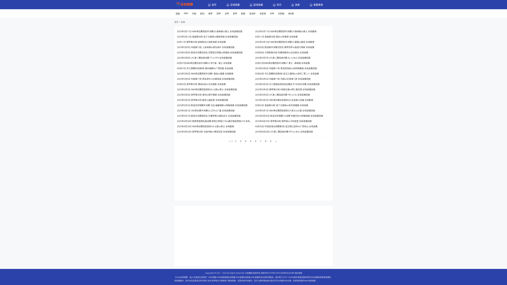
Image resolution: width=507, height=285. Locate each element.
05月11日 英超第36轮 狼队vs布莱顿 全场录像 (276, 36)
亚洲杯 (252, 13)
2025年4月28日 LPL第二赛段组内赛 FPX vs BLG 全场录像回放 (284, 131)
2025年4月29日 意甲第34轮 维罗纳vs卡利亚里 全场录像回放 (283, 121)
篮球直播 (258, 4)
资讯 (279, 4)
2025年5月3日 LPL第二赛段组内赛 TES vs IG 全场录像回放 (282, 94)
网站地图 (298, 273)
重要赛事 (318, 4)
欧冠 (202, 13)
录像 (297, 4)
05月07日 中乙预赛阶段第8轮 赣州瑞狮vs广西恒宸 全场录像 (205, 68)
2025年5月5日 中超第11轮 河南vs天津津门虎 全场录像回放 (283, 78)
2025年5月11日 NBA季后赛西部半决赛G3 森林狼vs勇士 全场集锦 (285, 31)
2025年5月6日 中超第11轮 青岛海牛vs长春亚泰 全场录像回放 (205, 78)
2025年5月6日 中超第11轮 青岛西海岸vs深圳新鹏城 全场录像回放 (286, 68)
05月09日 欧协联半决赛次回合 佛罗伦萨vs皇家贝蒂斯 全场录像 (284, 47)
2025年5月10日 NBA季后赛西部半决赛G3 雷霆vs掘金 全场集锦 (284, 42)
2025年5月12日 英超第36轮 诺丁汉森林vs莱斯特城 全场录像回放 (207, 36)
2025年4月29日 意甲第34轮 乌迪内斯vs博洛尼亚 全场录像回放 (206, 131)
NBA (186, 13)
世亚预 (263, 13)
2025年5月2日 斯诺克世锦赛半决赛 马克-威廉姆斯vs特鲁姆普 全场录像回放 (212, 105)
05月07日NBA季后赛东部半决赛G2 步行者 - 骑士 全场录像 (204, 63)
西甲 (219, 13)
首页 (214, 4)
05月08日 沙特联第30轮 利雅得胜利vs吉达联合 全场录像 (281, 52)
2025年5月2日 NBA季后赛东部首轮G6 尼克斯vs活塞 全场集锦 (284, 100)
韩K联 (291, 13)
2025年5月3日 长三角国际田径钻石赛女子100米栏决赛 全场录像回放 (287, 84)
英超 (178, 13)
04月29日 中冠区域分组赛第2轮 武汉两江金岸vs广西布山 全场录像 (286, 126)
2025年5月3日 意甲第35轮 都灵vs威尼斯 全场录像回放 (202, 100)
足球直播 (235, 4)
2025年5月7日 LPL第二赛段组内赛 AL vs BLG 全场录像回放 (283, 57)
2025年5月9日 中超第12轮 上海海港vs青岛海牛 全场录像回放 (205, 47)
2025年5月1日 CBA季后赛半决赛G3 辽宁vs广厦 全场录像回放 (206, 110)
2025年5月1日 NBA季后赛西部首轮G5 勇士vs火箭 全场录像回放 (285, 110)
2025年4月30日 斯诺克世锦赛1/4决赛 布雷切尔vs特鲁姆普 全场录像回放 (289, 115)
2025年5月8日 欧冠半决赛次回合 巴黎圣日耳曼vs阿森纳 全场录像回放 (210, 52)
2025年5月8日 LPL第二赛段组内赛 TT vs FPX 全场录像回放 (204, 57)
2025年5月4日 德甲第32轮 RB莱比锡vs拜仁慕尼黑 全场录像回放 (285, 89)
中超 (194, 13)
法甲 (227, 13)
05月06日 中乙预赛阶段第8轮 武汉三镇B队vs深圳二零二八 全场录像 (287, 73)
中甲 (272, 13)
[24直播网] (186, 4)
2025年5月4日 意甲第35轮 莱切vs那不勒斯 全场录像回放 (203, 94)
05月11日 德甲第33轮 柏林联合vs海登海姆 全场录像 (201, 42)
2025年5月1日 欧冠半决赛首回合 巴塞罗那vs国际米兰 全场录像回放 (209, 115)
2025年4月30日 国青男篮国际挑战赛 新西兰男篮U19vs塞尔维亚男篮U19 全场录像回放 (214, 121)
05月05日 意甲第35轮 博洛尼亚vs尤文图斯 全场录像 (201, 84)
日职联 (281, 13)
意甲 (235, 13)
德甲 (210, 13)
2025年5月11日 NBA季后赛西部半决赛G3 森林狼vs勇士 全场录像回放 (209, 31)
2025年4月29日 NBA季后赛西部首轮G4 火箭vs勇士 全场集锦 (205, 126)
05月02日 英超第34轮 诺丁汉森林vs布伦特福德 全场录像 (281, 105)
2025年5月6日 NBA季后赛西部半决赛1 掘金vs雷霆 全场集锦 (205, 73)
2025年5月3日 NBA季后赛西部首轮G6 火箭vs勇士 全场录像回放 (207, 89)
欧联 (243, 13)
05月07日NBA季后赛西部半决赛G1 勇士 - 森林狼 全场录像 (282, 63)
